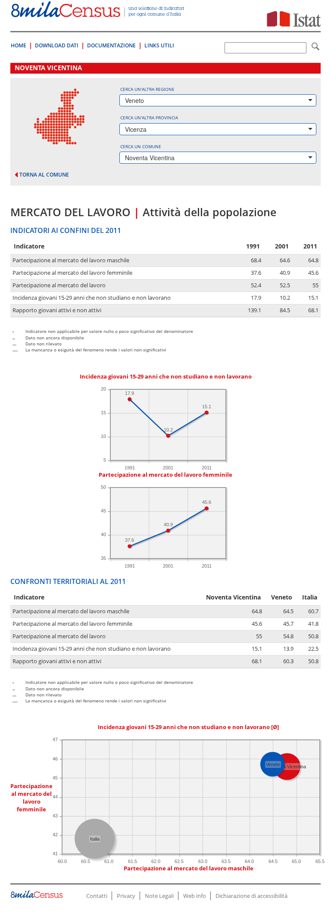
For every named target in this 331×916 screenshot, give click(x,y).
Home (18, 45)
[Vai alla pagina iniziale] (98, 13)
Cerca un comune (140, 146)
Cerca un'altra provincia (149, 118)
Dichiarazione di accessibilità (251, 896)
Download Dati (56, 45)
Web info (194, 896)
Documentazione (111, 45)
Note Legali (159, 896)
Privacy (126, 896)
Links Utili (159, 45)
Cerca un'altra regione (147, 89)
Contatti (96, 896)
